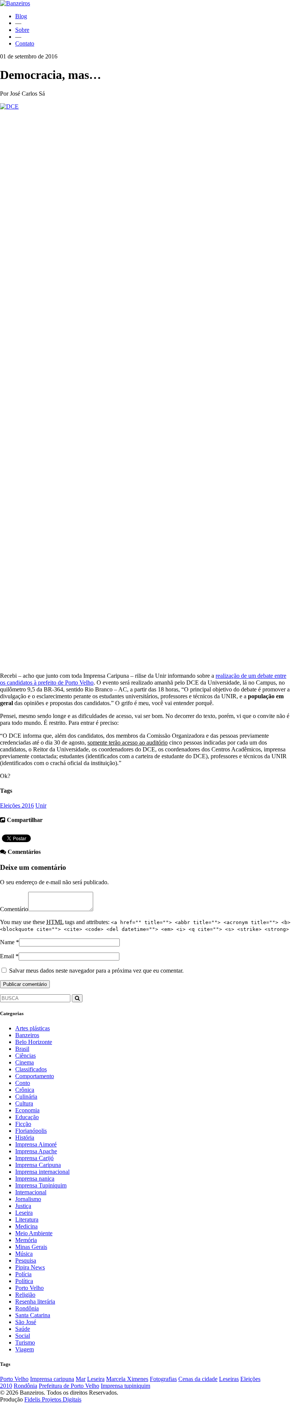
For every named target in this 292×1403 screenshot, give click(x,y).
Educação (27, 1117)
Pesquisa (25, 1260)
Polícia (23, 1274)
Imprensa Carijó (34, 1158)
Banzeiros (27, 1035)
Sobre (22, 30)
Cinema (24, 1062)
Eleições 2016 (17, 805)
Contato (24, 43)
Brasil (22, 1049)
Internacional (30, 1192)
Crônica (24, 1089)
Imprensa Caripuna (38, 1165)
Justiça (23, 1206)
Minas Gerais (31, 1247)
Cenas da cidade (197, 1379)
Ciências (25, 1055)
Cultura (24, 1103)
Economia (27, 1110)
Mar (81, 1379)
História (24, 1137)
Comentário (14, 909)
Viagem (24, 1349)
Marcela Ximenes (127, 1379)
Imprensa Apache (36, 1151)
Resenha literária (35, 1301)
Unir (40, 805)
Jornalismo (28, 1199)
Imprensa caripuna (52, 1379)
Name (7, 942)
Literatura (26, 1219)
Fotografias (163, 1379)
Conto (22, 1083)
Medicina (26, 1226)
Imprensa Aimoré (36, 1144)
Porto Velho (29, 1288)
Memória (26, 1240)
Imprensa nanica (34, 1178)
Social (22, 1335)
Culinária (26, 1096)
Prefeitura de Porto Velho (69, 1386)
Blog (21, 16)
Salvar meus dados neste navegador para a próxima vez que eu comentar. (96, 970)
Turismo (25, 1342)
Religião (25, 1294)
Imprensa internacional (42, 1171)
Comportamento (34, 1076)
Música (24, 1253)
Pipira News (30, 1267)
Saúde (22, 1329)
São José (25, 1322)
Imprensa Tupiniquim (41, 1185)
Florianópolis (31, 1130)
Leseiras (229, 1379)
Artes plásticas (32, 1028)
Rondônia (27, 1308)
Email (7, 956)
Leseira (24, 1212)
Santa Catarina (32, 1315)
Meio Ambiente (33, 1233)
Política (24, 1281)
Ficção (23, 1124)
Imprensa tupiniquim (125, 1386)
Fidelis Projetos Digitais (52, 1399)
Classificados (31, 1069)
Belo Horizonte (33, 1042)
